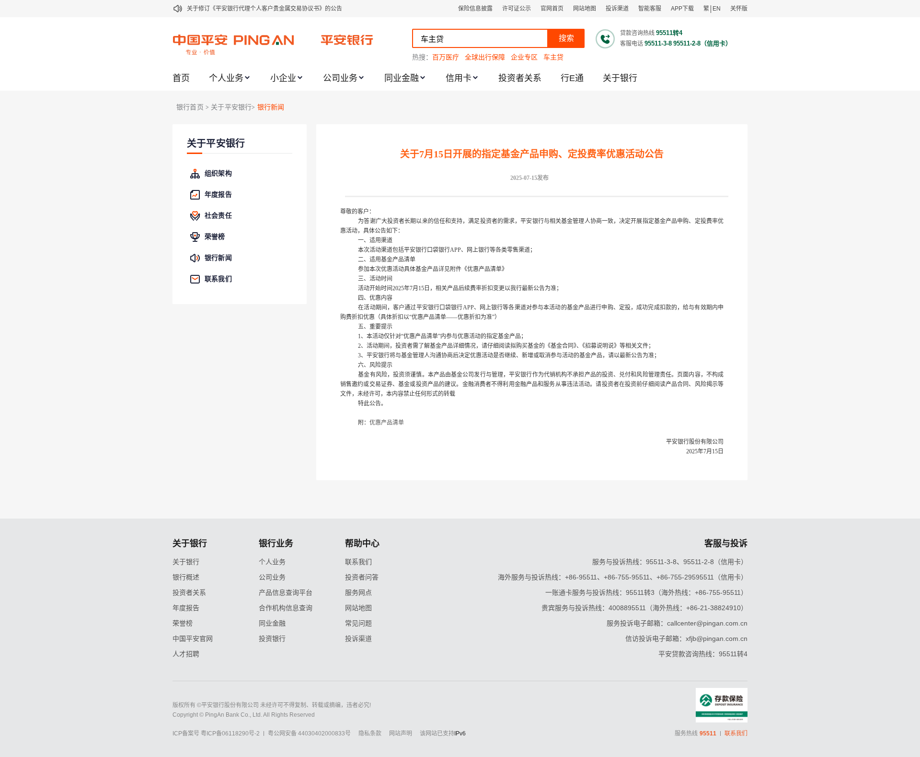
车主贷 (553, 57)
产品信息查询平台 (285, 592)
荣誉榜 (182, 623)
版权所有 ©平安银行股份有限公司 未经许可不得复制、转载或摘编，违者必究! (271, 705)
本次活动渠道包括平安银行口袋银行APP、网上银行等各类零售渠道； (447, 250)
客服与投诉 (726, 543)
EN (717, 8)
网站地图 (584, 8)
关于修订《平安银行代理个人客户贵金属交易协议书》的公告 (264, 8)
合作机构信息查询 (285, 608)
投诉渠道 (617, 8)
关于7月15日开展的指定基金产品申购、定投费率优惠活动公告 (532, 154)
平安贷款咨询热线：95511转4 (703, 654)
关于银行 (620, 78)
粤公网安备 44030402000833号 (309, 733)
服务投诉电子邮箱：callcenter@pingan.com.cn (677, 623)
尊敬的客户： (357, 211)
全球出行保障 (485, 57)
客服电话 (631, 43)
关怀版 (739, 8)
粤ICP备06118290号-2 (230, 733)
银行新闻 (271, 107)
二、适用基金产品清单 (386, 259)
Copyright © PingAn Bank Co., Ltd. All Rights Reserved (243, 714)
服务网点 (358, 592)
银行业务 (276, 543)
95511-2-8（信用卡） (702, 43)
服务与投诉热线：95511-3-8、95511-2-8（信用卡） (670, 562)
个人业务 (226, 78)
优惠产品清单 (386, 422)
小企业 (283, 78)
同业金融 (401, 78)
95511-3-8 (658, 43)
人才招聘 (185, 654)
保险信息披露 (475, 8)
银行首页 (190, 107)
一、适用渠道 (375, 240)
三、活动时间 (375, 278)
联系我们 (358, 562)
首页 (181, 78)
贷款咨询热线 (637, 33)
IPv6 (460, 733)
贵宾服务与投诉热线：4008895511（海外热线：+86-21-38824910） (644, 608)
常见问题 (358, 623)
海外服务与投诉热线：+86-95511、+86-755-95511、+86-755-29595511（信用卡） (623, 577)
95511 (708, 733)
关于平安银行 (216, 144)
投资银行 (272, 638)
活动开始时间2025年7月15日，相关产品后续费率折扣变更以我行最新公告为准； (460, 288)
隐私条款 (369, 733)
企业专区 (524, 57)
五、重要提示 (375, 326)
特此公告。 (372, 403)
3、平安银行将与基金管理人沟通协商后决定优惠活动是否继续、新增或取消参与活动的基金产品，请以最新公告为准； (509, 355)
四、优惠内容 (375, 298)
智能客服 (649, 8)
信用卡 (459, 78)
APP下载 (682, 8)
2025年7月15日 (705, 451)
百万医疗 (445, 57)
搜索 (566, 38)
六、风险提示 (375, 365)
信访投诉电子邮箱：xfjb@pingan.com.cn (686, 638)
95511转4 (669, 32)
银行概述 (185, 577)
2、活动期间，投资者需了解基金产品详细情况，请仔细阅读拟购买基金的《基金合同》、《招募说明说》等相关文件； (506, 346)
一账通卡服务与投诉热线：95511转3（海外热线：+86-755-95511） (646, 592)
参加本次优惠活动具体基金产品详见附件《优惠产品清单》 (432, 269)
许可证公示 (516, 8)
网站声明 (400, 733)
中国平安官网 (192, 638)
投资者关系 (519, 78)
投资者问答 (362, 577)
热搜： (422, 57)
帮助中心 (362, 543)
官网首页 (552, 8)
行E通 (572, 78)
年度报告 (185, 608)
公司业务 (340, 78)
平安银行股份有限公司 (695, 441)
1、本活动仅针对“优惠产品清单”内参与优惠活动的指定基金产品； (442, 336)
